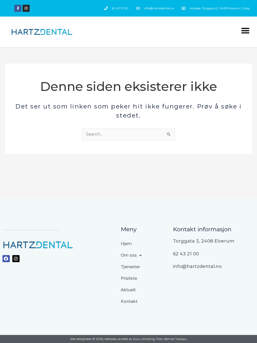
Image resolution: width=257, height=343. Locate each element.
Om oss (129, 255)
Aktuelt (128, 290)
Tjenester (130, 266)
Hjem (126, 243)
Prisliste (129, 278)
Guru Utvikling (144, 339)
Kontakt (129, 301)
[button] (245, 30)
